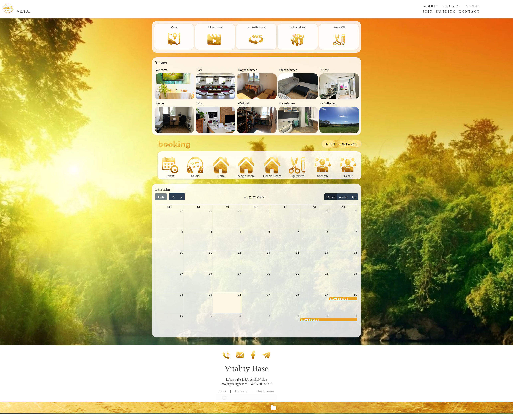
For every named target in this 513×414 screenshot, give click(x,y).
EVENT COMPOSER (341, 143)
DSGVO (241, 391)
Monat (331, 197)
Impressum (266, 391)
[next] (181, 196)
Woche (343, 197)
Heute (161, 197)
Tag (353, 197)
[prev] (173, 196)
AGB (222, 391)
